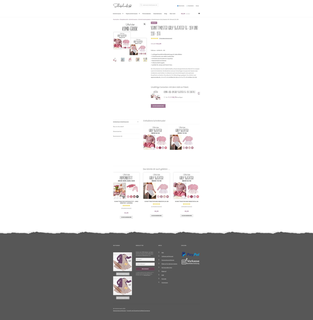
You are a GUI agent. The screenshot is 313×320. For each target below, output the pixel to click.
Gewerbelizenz (157, 13)
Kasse (197, 6)
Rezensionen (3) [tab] (117, 136)
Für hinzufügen (174, 97)
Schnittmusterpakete (144, 19)
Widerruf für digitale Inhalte (169, 264)
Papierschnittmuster (132, 13)
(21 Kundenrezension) (156, 206)
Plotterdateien (146, 13)
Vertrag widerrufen (167, 267)
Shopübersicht (124, 19)
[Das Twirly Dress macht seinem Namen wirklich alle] (122, 261)
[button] (144, 24)
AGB (163, 275)
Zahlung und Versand (167, 256)
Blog (165, 13)
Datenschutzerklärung (147, 275)
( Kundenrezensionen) (165, 38)
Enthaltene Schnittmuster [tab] (121, 122)
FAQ (163, 252)
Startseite (116, 19)
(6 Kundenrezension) (126, 208)
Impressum (165, 282)
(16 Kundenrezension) (186, 206)
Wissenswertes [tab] (117, 131)
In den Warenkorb (158, 106)
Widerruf (164, 271)
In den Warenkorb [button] (126, 217)
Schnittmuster (117, 13)
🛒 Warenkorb (190, 6)
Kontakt (164, 279)
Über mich (172, 13)
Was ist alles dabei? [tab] (118, 126)
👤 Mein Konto (180, 6)
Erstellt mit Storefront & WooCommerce (138, 310)
